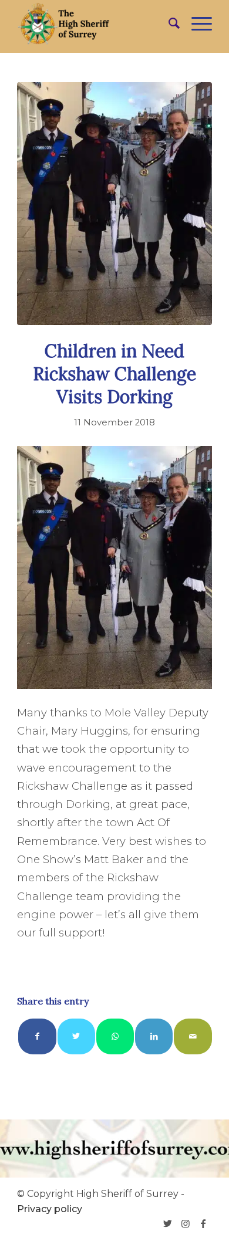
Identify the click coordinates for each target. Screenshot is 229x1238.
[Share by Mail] (192, 1036)
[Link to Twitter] (168, 1223)
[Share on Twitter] (76, 1036)
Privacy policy (49, 1209)
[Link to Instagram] (185, 1223)
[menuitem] (168, 23)
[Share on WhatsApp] (115, 1036)
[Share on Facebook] (37, 1036)
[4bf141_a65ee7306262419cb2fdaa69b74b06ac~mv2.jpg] (114, 203)
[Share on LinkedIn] (154, 1036)
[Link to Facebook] (203, 1223)
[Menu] (196, 23)
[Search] (168, 23)
